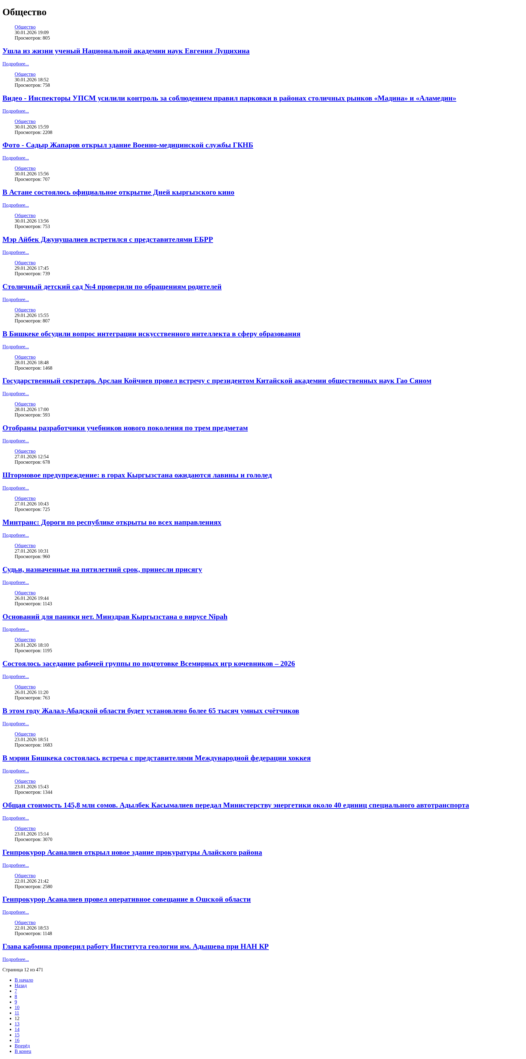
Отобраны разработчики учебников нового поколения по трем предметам (125, 428)
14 (17, 1029)
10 (17, 1007)
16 (17, 1040)
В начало (24, 980)
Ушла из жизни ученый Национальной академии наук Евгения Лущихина (126, 51)
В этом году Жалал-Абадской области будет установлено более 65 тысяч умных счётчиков (150, 711)
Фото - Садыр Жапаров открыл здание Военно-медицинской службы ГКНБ (127, 145)
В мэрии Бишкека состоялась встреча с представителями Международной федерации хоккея (156, 758)
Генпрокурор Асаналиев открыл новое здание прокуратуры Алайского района (132, 852)
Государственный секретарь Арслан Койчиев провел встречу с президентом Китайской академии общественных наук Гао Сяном (216, 381)
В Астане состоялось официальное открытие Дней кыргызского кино (118, 192)
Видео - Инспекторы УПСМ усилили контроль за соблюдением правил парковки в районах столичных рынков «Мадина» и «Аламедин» (229, 98)
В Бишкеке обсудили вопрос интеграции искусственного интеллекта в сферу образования (151, 334)
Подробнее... (15, 63)
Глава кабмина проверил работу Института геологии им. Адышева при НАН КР (135, 946)
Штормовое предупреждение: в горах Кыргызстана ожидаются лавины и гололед (137, 475)
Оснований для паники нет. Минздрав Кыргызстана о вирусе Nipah (114, 617)
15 (17, 1034)
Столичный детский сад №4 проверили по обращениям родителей (112, 286)
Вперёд (22, 1045)
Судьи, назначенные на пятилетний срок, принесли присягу (102, 569)
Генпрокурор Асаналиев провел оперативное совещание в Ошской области (126, 899)
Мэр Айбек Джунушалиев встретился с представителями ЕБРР (107, 239)
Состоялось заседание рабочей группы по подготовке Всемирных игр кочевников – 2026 (148, 663)
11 (17, 1012)
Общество (25, 27)
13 (17, 1023)
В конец (23, 1051)
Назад (21, 985)
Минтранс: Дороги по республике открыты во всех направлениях (111, 522)
